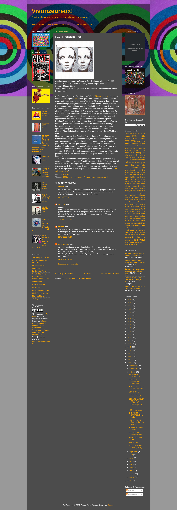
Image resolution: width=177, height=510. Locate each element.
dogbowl (130, 172)
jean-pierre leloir (139, 190)
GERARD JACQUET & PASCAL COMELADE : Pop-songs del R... (136, 403)
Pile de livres (53, 24)
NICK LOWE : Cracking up (134, 376)
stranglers (141, 230)
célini (130, 163)
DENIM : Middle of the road (45, 114)
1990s (142, 138)
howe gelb (133, 188)
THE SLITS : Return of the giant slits (136, 388)
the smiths (139, 235)
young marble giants (131, 244)
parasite (133, 218)
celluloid (135, 163)
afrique (142, 143)
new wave (91, 177)
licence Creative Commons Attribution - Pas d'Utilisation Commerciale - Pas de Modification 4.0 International (40, 327)
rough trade (129, 230)
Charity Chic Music (39, 274)
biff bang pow (139, 153)
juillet (131, 458)
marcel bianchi (135, 206)
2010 (130, 350)
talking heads (133, 232)
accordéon (134, 143)
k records (137, 197)
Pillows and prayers (103, 96)
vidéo (135, 239)
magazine (133, 204)
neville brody (135, 211)
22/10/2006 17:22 (65, 219)
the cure (127, 235)
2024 (130, 306)
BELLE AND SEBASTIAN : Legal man (135, 382)
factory (142, 175)
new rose (133, 214)
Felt (76, 99)
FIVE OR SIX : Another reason (136, 433)
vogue (132, 242)
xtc (144, 242)
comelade (141, 165)
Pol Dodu (65, 24)
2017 (130, 328)
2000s (127, 141)
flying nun (132, 179)
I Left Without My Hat (40, 293)
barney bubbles (139, 148)
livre (139, 202)
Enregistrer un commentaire (69, 264)
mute (126, 211)
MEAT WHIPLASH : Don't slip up (46, 198)
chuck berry (130, 165)
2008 (130, 356)
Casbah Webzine (38, 284)
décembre (133, 366)
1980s (65, 177)
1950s (134, 136)
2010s (133, 141)
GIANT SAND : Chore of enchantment (135, 394)
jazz (131, 190)
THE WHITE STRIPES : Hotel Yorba (136, 415)
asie (131, 148)
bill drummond (129, 155)
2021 (130, 315)
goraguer (128, 184)
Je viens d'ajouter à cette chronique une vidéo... (134, 254)
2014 (130, 337)
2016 (130, 331)
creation (142, 168)
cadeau (128, 159)
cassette (141, 160)
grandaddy (136, 184)
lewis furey (129, 202)
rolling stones (139, 228)
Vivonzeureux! (52, 11)
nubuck (136, 216)
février (132, 474)
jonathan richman (137, 195)
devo (139, 170)
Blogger (111, 505)
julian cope (129, 197)
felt (85, 177)
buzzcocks (141, 157)
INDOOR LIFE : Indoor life (45, 127)
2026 (130, 299)
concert (80, 177)
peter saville (140, 220)
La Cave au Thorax (39, 271)
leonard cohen (140, 200)
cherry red (72, 177)
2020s (139, 141)
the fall (133, 235)
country (135, 168)
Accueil (87, 273)
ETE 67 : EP (133, 442)
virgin (127, 242)
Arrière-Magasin (38, 265)
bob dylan (138, 155)
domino (136, 172)
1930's (142, 134)
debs (126, 170)
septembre (133, 452)
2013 (130, 341)
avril (131, 467)
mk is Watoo (63, 244)
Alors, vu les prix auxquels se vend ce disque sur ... (135, 287)
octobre (132, 372)
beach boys (139, 150)
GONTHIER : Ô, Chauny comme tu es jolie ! (45, 173)
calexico (135, 160)
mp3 (143, 209)
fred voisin (141, 179)
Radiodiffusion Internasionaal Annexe (40, 278)
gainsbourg (129, 181)
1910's (131, 134)
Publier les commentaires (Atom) (78, 278)
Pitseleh (61, 187)
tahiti (126, 232)
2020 (130, 318)
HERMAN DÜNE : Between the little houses (136, 422)
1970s (127, 138)
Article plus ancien (110, 273)
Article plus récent (64, 273)
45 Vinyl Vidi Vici (38, 299)
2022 (130, 312)
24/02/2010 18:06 (65, 259)
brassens (133, 157)
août (131, 455)
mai (131, 464)
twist (138, 237)
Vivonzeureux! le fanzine (82, 24)
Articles (131, 490)
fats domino (141, 177)
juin (131, 461)
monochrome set (134, 209)
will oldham (138, 242)
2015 (130, 334)
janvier (132, 477)
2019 (130, 322)
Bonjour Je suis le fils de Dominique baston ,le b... (134, 280)
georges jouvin (139, 181)
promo (142, 223)
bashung (128, 150)
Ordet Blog (36, 287)
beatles (127, 153)
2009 (130, 353)
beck (132, 153)
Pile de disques (38, 24)
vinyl (106, 177)
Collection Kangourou (40, 290)
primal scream (134, 223)
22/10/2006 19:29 (65, 237)
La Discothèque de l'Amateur (39, 261)
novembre (133, 369)
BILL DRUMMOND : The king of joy (136, 447)
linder (135, 202)
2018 (130, 325)
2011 (130, 347)
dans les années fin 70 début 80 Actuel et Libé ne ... (135, 262)
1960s (142, 136)
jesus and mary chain (132, 193)
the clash (142, 232)
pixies (127, 223)
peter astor (131, 220)
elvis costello (133, 175)
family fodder (130, 177)
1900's (127, 133)
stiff (136, 230)
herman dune (136, 186)
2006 (130, 363)
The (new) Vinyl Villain (40, 257)
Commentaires (133, 494)
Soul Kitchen (37, 282)
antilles (127, 146)
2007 (130, 360)
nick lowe (128, 216)
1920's (137, 134)
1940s (127, 136)
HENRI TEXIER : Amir (45, 209)
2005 (130, 481)
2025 (130, 303)
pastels (138, 218)
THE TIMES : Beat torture (45, 186)
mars (131, 471)
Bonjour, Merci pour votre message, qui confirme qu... (134, 271)
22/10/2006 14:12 (65, 197)
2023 (130, 309)
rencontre (99, 177)
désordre (133, 170)
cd (126, 162)
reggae (127, 225)
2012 (130, 344)
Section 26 (36, 268)
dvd (141, 172)
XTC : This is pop (135, 410)
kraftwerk (132, 200)
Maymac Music (38, 296)
